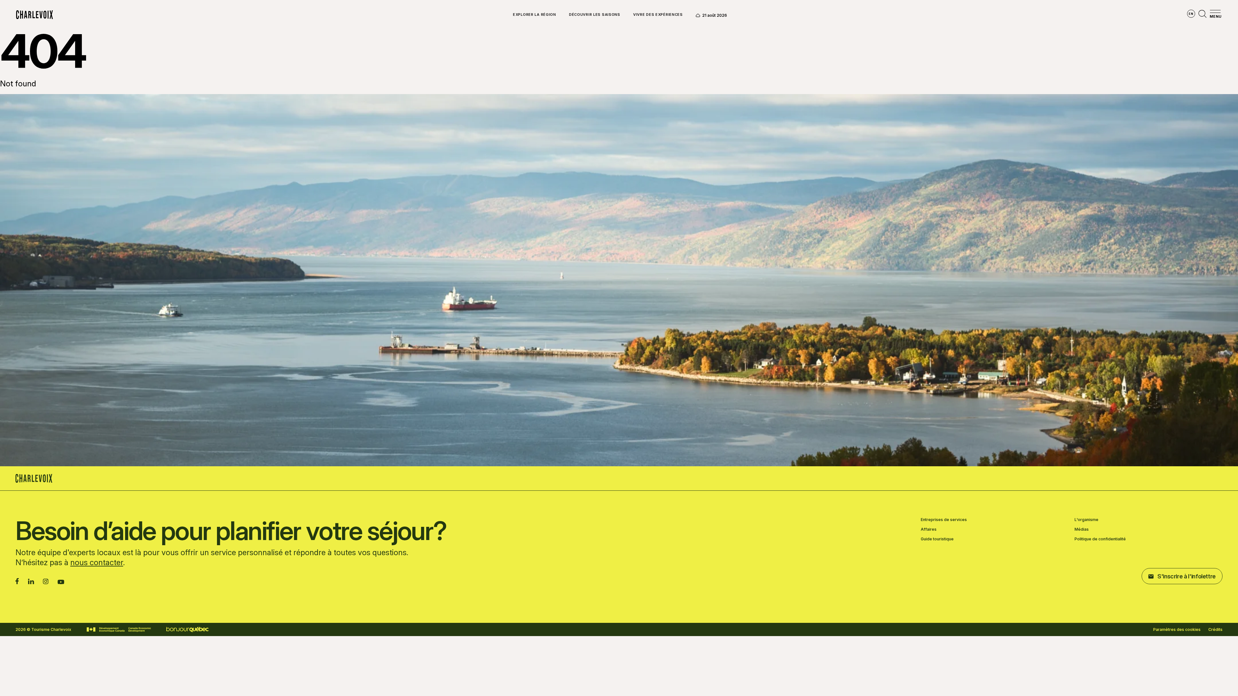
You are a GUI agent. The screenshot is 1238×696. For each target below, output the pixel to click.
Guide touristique (937, 539)
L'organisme (1086, 520)
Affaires (929, 529)
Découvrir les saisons (594, 15)
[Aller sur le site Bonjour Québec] (187, 629)
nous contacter (96, 562)
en (1191, 13)
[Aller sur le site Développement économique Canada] (119, 629)
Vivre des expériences (658, 15)
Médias (1082, 529)
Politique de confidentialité (1100, 539)
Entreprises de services (944, 520)
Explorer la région (534, 15)
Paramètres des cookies (1177, 630)
